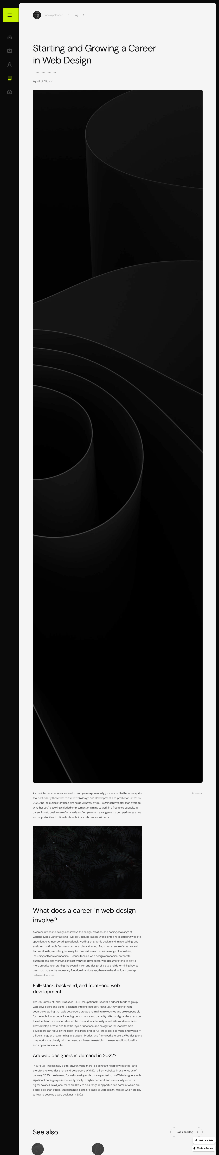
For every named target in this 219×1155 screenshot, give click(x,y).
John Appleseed (53, 15)
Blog (75, 15)
